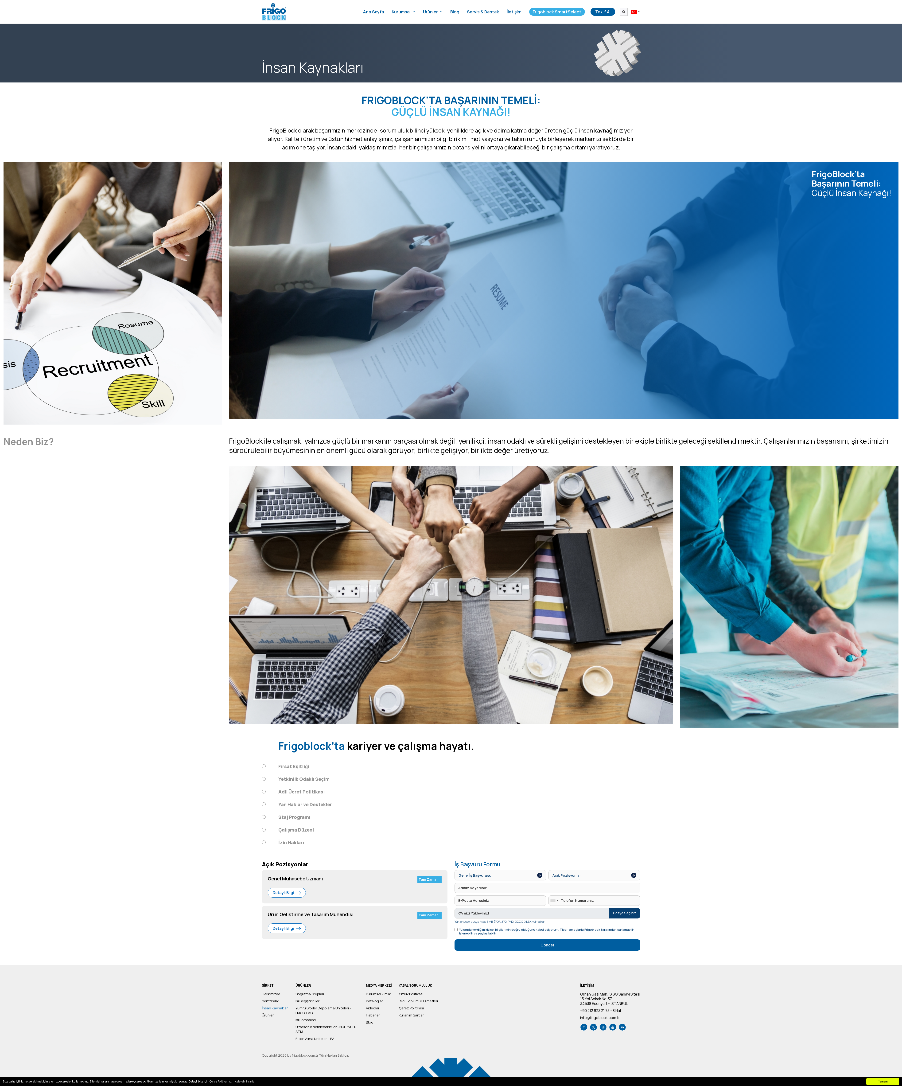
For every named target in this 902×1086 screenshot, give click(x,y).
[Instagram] (603, 1027)
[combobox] (554, 901)
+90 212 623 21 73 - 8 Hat (600, 1010)
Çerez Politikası (411, 1008)
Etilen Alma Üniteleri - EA (314, 1038)
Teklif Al (602, 12)
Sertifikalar (270, 1001)
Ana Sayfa (373, 12)
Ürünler (268, 1015)
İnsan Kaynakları (275, 1008)
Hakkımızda (271, 994)
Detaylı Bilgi (283, 892)
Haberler (373, 1015)
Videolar (372, 1008)
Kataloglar (374, 1001)
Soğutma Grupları (309, 994)
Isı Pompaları (305, 1020)
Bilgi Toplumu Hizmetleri (418, 1001)
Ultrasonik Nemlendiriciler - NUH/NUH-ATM (325, 1029)
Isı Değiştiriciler (307, 1001)
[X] (593, 1027)
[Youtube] (612, 1027)
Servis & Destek (483, 12)
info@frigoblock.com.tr (600, 1017)
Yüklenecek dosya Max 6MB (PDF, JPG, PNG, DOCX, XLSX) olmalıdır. (500, 921)
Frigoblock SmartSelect (557, 12)
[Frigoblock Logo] (274, 11)
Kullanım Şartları (411, 1015)
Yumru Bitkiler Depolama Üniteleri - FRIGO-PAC (323, 1010)
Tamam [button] (883, 1081)
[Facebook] (583, 1027)
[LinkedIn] (622, 1027)
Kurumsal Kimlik (378, 994)
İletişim (514, 12)
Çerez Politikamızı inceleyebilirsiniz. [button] (232, 1081)
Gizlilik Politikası (411, 994)
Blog (454, 12)
